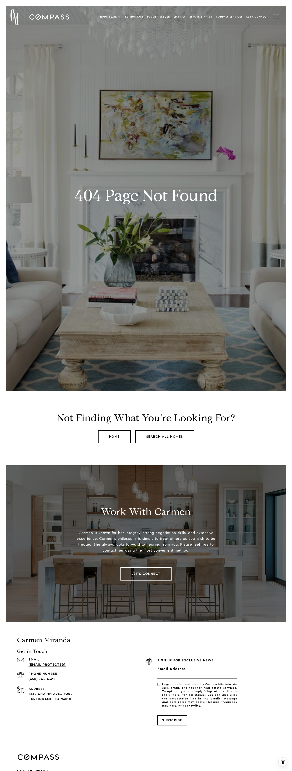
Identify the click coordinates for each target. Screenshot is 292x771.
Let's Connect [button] (146, 574)
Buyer (151, 16)
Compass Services (229, 16)
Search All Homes (164, 437)
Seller (165, 16)
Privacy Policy (189, 705)
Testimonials (133, 16)
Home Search (110, 16)
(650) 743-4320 (42, 679)
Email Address (171, 669)
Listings (180, 16)
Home (114, 437)
